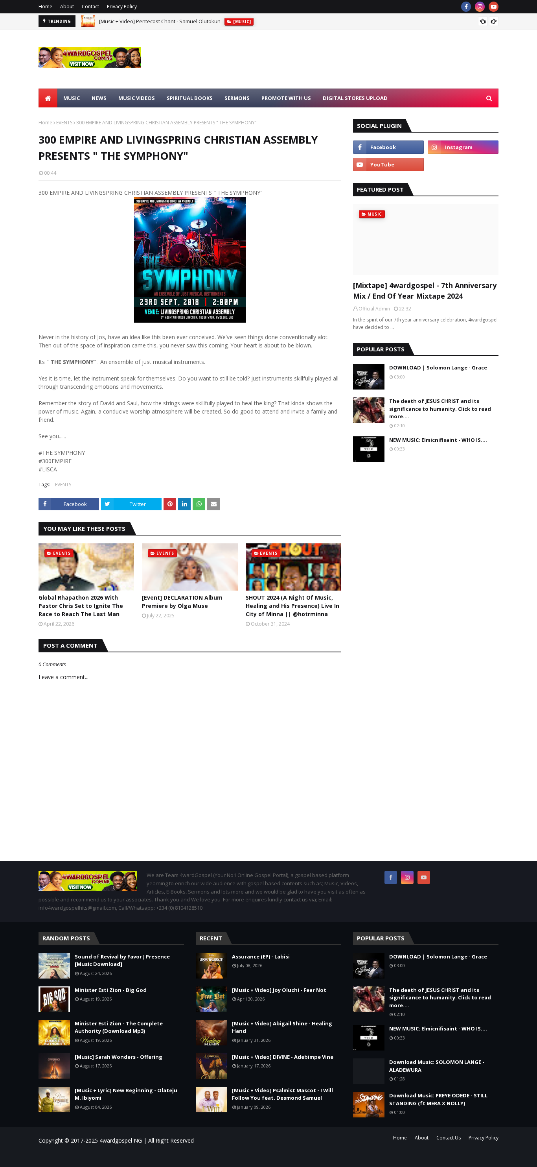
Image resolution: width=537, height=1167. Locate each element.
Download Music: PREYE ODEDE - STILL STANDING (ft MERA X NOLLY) (438, 1099)
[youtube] (493, 7)
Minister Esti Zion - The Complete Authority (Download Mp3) (119, 1027)
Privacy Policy (122, 6)
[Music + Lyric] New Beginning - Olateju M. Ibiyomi (126, 1094)
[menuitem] (48, 98)
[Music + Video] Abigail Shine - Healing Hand (282, 1027)
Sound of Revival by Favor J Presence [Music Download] (122, 960)
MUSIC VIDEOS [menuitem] (136, 98)
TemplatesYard (105, 1156)
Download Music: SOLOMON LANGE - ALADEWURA (436, 1065)
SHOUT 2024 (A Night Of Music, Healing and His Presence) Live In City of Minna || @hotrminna (292, 606)
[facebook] (466, 7)
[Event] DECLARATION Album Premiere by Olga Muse (182, 601)
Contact (90, 6)
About (67, 6)
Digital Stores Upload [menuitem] (355, 98)
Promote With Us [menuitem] (286, 98)
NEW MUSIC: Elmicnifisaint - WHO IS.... (438, 439)
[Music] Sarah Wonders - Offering (118, 1056)
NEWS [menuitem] (99, 98)
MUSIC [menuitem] (71, 98)
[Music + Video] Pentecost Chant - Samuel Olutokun (160, 21)
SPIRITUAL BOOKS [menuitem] (190, 98)
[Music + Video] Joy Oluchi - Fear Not (279, 989)
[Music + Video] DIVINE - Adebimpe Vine (282, 1056)
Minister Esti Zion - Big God (111, 989)
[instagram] (480, 7)
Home (45, 6)
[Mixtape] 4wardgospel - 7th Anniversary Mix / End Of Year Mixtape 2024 (425, 291)
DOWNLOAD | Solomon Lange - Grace (438, 367)
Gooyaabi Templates (150, 1156)
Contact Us (448, 1137)
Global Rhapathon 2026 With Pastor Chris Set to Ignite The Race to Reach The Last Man (81, 606)
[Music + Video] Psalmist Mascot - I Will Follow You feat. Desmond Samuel (282, 1094)
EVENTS (64, 122)
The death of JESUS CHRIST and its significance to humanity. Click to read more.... (440, 408)
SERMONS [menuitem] (237, 98)
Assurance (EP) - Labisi (261, 956)
